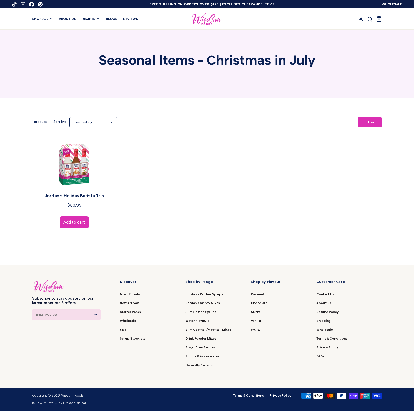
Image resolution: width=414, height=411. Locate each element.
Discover (128, 282)
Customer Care (330, 282)
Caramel (257, 294)
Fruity (255, 330)
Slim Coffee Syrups (200, 312)
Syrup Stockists (132, 338)
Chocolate (259, 303)
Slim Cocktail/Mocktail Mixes (208, 330)
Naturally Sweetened (201, 365)
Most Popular (130, 294)
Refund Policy (327, 312)
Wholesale (128, 321)
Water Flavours (197, 321)
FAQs (320, 356)
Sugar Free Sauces (200, 347)
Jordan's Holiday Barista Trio (74, 196)
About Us (323, 303)
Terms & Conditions (331, 338)
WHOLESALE (392, 4)
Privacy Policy (327, 347)
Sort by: (59, 121)
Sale (123, 330)
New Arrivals (129, 303)
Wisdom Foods (72, 395)
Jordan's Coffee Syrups (204, 294)
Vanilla (256, 321)
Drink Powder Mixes (200, 338)
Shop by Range (199, 282)
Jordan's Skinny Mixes (202, 303)
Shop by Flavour (266, 282)
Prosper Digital (74, 403)
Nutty (255, 312)
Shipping (323, 321)
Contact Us (325, 294)
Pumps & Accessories (202, 356)
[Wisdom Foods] (49, 286)
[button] (42, 19)
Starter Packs (130, 312)
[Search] (370, 19)
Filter (369, 122)
